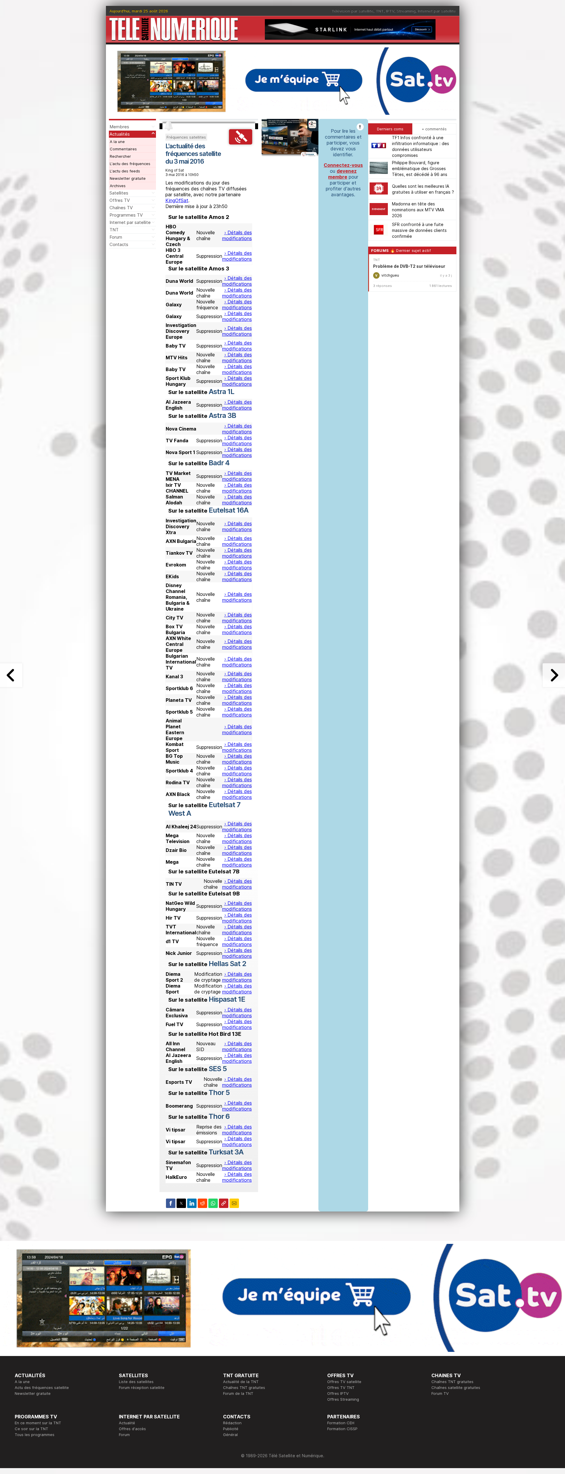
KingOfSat (176, 200)
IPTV (390, 11)
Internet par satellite (437, 11)
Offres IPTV (338, 1393)
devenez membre (342, 174)
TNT (380, 11)
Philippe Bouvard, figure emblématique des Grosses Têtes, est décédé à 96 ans (419, 168)
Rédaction (232, 1422)
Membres (119, 126)
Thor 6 (219, 1116)
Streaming (406, 11)
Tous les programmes (34, 1434)
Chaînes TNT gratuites (244, 1387)
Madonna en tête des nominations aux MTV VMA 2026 (418, 209)
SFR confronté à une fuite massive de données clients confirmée (419, 230)
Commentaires (123, 149)
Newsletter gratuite (128, 178)
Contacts (118, 244)
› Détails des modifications (237, 235)
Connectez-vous (343, 165)
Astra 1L (221, 391)
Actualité (127, 1422)
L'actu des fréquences (130, 163)
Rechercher (120, 156)
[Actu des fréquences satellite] (240, 143)
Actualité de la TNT (241, 1381)
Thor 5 (219, 1092)
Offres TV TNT (341, 1387)
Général (230, 1434)
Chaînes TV (121, 207)
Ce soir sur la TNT (31, 1428)
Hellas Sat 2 (227, 963)
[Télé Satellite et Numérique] (173, 29)
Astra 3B (222, 415)
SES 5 (218, 1068)
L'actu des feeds (125, 171)
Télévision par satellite (352, 11)
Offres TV (119, 200)
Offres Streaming (343, 1399)
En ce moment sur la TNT (38, 1422)
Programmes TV (126, 215)
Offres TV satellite (344, 1381)
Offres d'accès (132, 1428)
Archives (118, 185)
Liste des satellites (136, 1381)
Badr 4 (219, 462)
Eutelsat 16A (228, 510)
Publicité (230, 1428)
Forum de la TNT (238, 1393)
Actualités (119, 134)
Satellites (118, 193)
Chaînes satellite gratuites (455, 1387)
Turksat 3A (226, 1152)
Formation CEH (340, 1422)
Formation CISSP (342, 1428)
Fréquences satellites (186, 137)
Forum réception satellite (141, 1387)
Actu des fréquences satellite (42, 1387)
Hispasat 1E (227, 999)
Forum (115, 237)
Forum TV (440, 1393)
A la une (117, 141)
